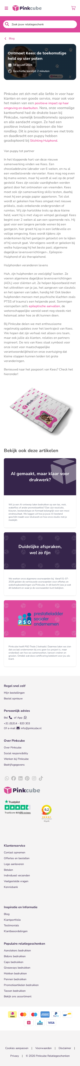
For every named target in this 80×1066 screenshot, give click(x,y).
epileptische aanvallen (44, 306)
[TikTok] (41, 778)
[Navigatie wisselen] (6, 8)
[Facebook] (14, 778)
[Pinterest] (27, 778)
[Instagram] (34, 778)
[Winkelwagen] (73, 8)
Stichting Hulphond (43, 141)
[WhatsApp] (7, 778)
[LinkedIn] (20, 778)
